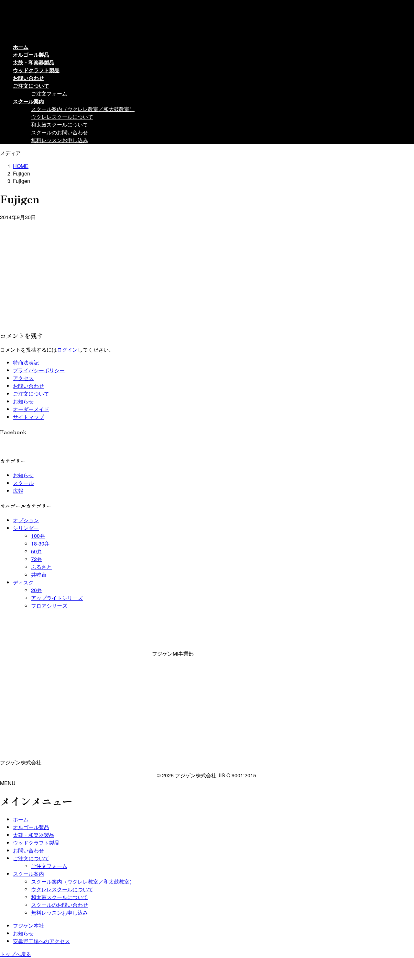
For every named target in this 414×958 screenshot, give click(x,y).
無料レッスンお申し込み (59, 140)
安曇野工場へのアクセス (41, 941)
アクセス (23, 378)
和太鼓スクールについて (59, 124)
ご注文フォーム (49, 93)
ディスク (23, 582)
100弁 (38, 535)
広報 (18, 490)
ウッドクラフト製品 (36, 842)
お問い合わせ (28, 385)
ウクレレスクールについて (62, 116)
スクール (23, 483)
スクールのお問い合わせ (59, 132)
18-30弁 (40, 543)
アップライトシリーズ (57, 598)
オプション (26, 520)
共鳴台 (39, 574)
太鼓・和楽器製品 (33, 835)
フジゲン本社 (28, 925)
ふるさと (41, 566)
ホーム (20, 819)
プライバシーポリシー (39, 370)
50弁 (36, 551)
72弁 (36, 559)
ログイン (67, 349)
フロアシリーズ (49, 605)
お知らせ (23, 401)
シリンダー (26, 528)
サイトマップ (28, 417)
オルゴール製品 (31, 827)
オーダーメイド (31, 409)
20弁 (36, 590)
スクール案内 (28, 873)
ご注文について (31, 393)
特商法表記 (26, 362)
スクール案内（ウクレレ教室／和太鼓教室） (83, 109)
